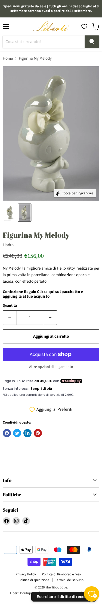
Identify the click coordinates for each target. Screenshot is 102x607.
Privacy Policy (26, 574)
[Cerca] (92, 41)
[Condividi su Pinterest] (38, 433)
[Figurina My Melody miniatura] (10, 212)
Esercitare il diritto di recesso (64, 596)
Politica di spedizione (33, 580)
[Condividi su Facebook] (7, 433)
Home (8, 58)
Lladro (8, 245)
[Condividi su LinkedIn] (27, 433)
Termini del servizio (69, 580)
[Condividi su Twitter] (17, 433)
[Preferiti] (84, 26)
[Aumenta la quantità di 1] (50, 317)
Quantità (10, 306)
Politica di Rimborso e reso (61, 574)
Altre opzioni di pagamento (51, 367)
